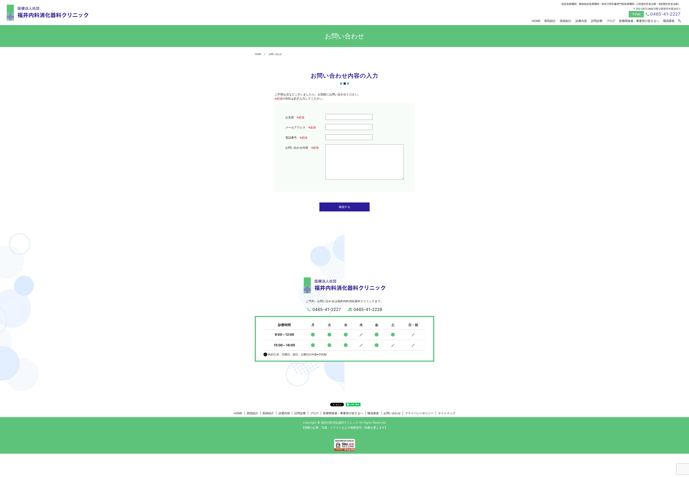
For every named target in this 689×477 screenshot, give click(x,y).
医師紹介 (565, 21)
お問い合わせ (392, 413)
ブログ (610, 21)
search (679, 21)
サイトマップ (446, 413)
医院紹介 (550, 21)
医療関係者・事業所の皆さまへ (639, 21)
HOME (536, 21)
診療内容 (581, 21)
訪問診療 (596, 21)
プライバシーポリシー (419, 413)
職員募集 (669, 21)
